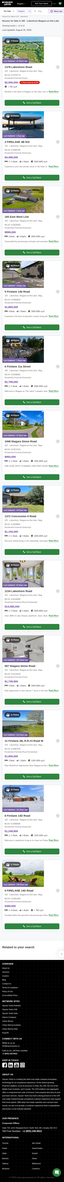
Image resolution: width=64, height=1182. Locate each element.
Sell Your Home (41, 3)
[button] (60, 3)
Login (54, 3)
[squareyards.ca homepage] (7, 3)
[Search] (35, 11)
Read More (53, 91)
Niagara (20, 4)
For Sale (7, 11)
